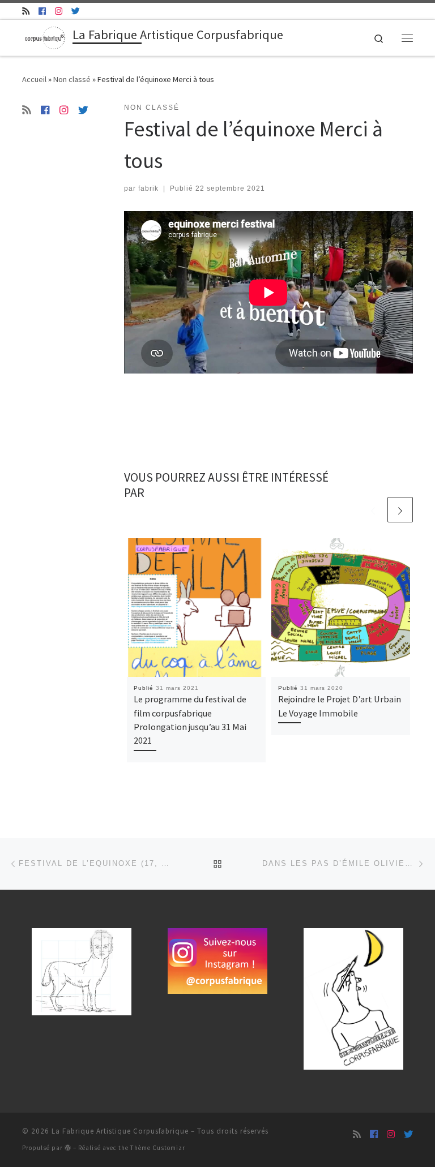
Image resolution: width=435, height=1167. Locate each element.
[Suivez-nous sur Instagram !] (58, 11)
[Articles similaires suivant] (400, 509)
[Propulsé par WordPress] (68, 1147)
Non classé (72, 79)
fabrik (148, 188)
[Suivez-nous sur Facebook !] (42, 11)
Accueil (34, 79)
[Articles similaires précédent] (373, 509)
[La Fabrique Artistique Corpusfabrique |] (45, 36)
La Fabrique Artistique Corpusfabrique (120, 1131)
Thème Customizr (157, 1148)
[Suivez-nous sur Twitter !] (75, 11)
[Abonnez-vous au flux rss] (25, 11)
